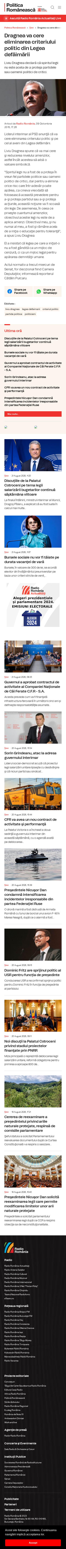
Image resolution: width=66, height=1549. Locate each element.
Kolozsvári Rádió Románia (16, 1353)
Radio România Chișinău (16, 1290)
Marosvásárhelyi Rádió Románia (19, 1357)
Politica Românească (15, 28)
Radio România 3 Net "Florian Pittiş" (21, 1286)
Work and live (10, 1422)
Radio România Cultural (15, 1274)
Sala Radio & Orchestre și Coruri (19, 1449)
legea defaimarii (31, 309)
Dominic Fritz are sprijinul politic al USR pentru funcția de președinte (33, 957)
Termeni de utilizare (17, 1510)
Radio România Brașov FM (17, 1312)
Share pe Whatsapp (50, 291)
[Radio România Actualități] (25, 7)
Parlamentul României (15, 1475)
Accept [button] (33, 1542)
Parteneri (10, 1504)
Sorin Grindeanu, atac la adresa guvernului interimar (33, 379)
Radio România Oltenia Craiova (19, 1328)
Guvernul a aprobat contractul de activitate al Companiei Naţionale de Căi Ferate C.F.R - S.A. (33, 367)
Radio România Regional (16, 1406)
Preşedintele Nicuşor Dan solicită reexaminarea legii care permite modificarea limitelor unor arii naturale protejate (33, 1189)
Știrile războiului (12, 1402)
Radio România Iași (13, 1332)
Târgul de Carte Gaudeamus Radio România (25, 1386)
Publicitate (11, 1499)
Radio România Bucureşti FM (18, 1316)
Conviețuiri (9, 1382)
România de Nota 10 (14, 1414)
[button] (45, 1534)
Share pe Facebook (20, 291)
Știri (31, 28)
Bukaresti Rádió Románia (16, 1349)
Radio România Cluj (13, 1320)
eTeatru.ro (9, 1298)
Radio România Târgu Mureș (17, 1340)
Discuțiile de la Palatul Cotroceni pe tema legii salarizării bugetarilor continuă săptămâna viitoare (33, 342)
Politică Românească (14, 1398)
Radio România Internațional (18, 1282)
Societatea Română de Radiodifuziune (23, 1463)
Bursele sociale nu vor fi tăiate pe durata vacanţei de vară (33, 354)
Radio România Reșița (15, 1336)
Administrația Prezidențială (17, 1467)
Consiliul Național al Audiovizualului (20, 1487)
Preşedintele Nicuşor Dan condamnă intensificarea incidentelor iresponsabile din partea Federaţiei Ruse (33, 402)
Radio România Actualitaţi (16, 1266)
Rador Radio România (14, 1436)
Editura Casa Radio (13, 1390)
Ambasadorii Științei (14, 1418)
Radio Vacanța (11, 1361)
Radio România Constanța (17, 1324)
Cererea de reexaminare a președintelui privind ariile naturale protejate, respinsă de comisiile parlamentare (33, 1108)
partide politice (13, 314)
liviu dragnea (12, 309)
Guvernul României (13, 1471)
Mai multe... (13, 414)
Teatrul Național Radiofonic (17, 1294)
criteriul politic (50, 309)
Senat (7, 1479)
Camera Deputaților (13, 1483)
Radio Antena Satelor (14, 1270)
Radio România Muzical (15, 1278)
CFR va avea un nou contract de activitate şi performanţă (33, 389)
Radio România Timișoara (16, 1344)
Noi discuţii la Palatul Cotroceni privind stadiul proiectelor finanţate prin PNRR (33, 1030)
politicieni (30, 314)
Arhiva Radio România (15, 1394)
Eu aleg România (12, 1410)
